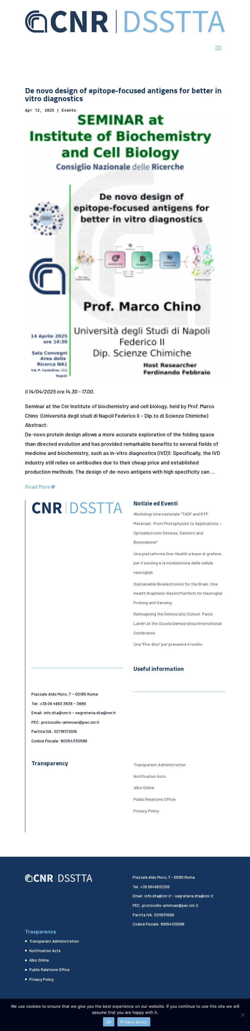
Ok (109, 1021)
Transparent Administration (160, 764)
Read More (37, 486)
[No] (242, 1015)
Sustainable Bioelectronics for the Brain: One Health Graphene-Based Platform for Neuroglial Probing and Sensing (178, 593)
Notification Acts (150, 776)
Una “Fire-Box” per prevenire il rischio (168, 644)
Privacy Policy (146, 810)
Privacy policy (133, 1021)
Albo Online (144, 787)
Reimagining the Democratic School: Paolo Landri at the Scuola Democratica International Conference (178, 623)
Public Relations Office (155, 799)
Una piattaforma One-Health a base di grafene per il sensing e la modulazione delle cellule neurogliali (177, 563)
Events (69, 110)
